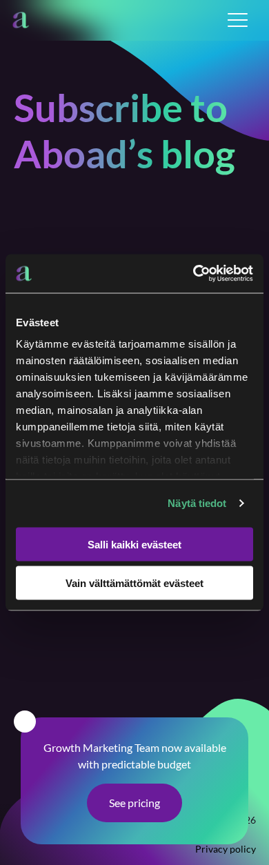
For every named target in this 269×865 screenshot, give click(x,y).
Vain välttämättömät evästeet (134, 583)
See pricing (134, 802)
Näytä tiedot (197, 503)
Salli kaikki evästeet (134, 544)
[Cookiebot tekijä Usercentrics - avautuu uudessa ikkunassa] (193, 274)
